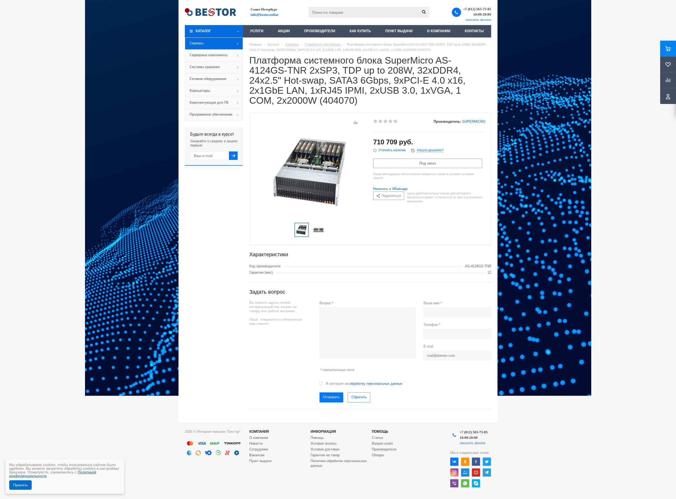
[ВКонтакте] (454, 462)
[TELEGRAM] (487, 472)
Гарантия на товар (325, 455)
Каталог (203, 31)
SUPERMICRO (473, 121)
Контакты (474, 31)
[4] (390, 121)
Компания (259, 432)
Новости (255, 443)
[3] (385, 121)
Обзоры (378, 455)
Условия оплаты (323, 443)
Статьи (377, 438)
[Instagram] (454, 472)
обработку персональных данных (375, 384)
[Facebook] (476, 462)
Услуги (256, 31)
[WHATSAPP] (465, 483)
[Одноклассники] (465, 462)
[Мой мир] (465, 472)
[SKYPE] (476, 483)
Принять (20, 485)
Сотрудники (258, 449)
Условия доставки (325, 449)
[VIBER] (454, 483)
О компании (438, 31)
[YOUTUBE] (476, 472)
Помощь (380, 432)
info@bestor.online (265, 15)
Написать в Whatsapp (390, 189)
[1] (375, 121)
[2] (380, 121)
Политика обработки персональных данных (339, 463)
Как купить (360, 31)
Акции (284, 31)
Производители (319, 31)
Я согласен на (364, 384)
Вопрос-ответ (382, 443)
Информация (323, 432)
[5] (395, 121)
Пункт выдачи (398, 31)
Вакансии (256, 455)
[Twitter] (487, 462)
